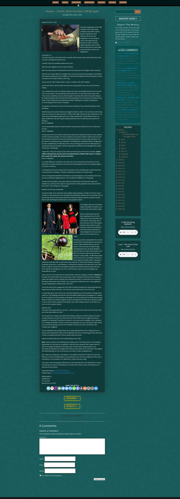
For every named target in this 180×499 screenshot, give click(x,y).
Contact (101, 2)
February (124, 154)
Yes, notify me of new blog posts (51, 475)
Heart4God (89, 2)
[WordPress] (88, 388)
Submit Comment (99, 479)
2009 (121, 206)
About (65, 2)
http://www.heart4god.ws (62, 371)
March (124, 151)
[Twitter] (67, 388)
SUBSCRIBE (71, 398)
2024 (121, 163)
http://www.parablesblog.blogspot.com (62, 373)
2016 (121, 186)
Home (55, 2)
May (123, 145)
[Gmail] (52, 388)
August (124, 132)
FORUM (123, 2)
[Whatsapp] (74, 388)
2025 (121, 160)
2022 (121, 168)
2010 (121, 203)
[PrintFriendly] (48, 388)
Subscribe (76, 2)
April (123, 148)
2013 (121, 194)
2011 (121, 200)
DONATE (71, 406)
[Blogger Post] (92, 388)
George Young (121, 83)
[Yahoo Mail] (56, 388)
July (123, 139)
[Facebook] (70, 388)
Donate (112, 2)
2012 (121, 197)
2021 (121, 171)
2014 (121, 191)
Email (41, 465)
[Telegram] (63, 388)
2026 (121, 130)
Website (41, 471)
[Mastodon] (78, 388)
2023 (121, 165)
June (123, 142)
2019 (121, 177)
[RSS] (85, 388)
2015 (121, 189)
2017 (121, 183)
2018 (121, 180)
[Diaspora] (81, 388)
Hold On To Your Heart (128, 110)
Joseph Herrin (68, 15)
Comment (43, 437)
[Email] (59, 388)
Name (41, 459)
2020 (121, 174)
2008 (121, 209)
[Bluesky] (96, 388)
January (124, 157)
